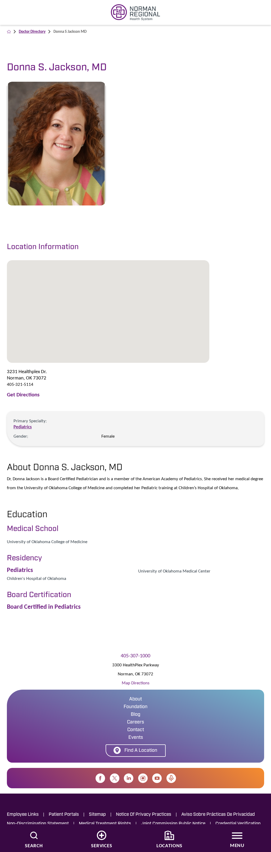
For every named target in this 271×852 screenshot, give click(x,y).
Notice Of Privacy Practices (143, 814)
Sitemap (97, 814)
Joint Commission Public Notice (173, 824)
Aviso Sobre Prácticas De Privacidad (218, 814)
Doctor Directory (32, 31)
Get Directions (23, 395)
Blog (135, 714)
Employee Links (23, 814)
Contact (135, 730)
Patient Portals (64, 814)
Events (135, 737)
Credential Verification (238, 824)
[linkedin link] (128, 778)
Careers (135, 722)
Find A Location (140, 750)
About (135, 699)
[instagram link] (143, 778)
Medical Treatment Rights (105, 824)
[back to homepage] (9, 32)
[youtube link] (157, 778)
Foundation (135, 707)
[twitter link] (114, 778)
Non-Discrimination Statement (38, 824)
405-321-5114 (20, 384)
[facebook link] (100, 778)
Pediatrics (22, 427)
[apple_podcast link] (171, 778)
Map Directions (136, 683)
